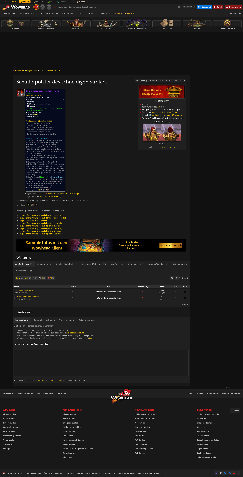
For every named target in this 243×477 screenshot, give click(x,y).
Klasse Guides (9, 414)
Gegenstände (31, 70)
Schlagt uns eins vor (167, 147)
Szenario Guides (70, 444)
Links (170, 80)
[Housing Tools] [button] (28, 13)
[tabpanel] (101, 290)
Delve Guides (9, 418)
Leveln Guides (9, 423)
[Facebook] (230, 473)
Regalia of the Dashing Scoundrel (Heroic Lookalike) (40, 228)
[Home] (17, 7)
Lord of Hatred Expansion (208, 414)
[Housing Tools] (25, 393)
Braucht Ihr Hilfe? (15, 473)
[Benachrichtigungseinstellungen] (231, 13)
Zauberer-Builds (204, 453)
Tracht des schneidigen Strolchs (37, 121)
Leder (50, 70)
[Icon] (21, 93)
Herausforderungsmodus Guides (78, 448)
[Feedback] (235, 13)
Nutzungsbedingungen (148, 473)
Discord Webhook (49, 13)
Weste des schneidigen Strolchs (38, 123)
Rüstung (42, 70)
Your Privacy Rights (74, 473)
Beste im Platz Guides (145, 418)
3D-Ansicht (180, 80)
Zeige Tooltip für (32, 196)
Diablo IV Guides (204, 410)
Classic (39, 2)
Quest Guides (69, 431)
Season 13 (201, 418)
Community (104, 13)
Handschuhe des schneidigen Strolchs (40, 127)
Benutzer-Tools (34, 473)
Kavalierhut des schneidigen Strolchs (40, 130)
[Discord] (216, 473)
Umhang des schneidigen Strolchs (39, 125)
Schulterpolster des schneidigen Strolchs (41, 134)
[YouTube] (234, 473)
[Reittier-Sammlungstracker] (101, 245)
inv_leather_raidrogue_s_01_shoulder (167, 115)
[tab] (24, 264)
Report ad (227, 387)
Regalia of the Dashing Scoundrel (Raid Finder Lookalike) (42, 218)
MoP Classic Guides (72, 410)
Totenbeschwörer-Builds (208, 440)
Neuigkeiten (10, 13)
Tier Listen (8, 444)
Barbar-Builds (203, 431)
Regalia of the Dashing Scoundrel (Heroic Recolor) (39, 226)
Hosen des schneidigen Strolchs (38, 132)
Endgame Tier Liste (206, 423)
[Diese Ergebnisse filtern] (177, 278)
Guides (91, 13)
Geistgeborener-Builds (207, 457)
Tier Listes (202, 427)
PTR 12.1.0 (42, 7)
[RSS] (238, 473)
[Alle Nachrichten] (6, 1)
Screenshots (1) (162, 121)
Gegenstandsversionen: (35, 193)
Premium (107, 473)
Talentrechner (9, 440)
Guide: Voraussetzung (145, 414)
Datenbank (67, 13)
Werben (58, 473)
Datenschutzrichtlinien (124, 473)
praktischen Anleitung (75, 333)
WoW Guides (9, 410)
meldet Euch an (41, 380)
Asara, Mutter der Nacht (23, 290)
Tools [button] (81, 13)
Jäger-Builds (202, 448)
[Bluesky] (225, 473)
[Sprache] (240, 13)
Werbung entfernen (124, 13)
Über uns (48, 473)
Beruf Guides (9, 431)
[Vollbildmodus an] (226, 13)
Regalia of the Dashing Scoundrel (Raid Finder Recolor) (41, 215)
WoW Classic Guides (144, 410)
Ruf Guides (68, 436)
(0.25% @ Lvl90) (57, 108)
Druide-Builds (203, 436)
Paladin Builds (203, 444)
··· (70, 2)
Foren (91, 338)
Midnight (7, 448)
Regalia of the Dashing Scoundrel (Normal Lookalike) (41, 223)
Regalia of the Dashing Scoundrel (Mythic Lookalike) (40, 234)
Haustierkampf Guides (73, 440)
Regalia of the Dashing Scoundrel (33, 220)
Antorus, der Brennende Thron (108, 291)
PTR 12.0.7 (49, 7)
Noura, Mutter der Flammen (27, 297)
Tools (189, 393)
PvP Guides (140, 440)
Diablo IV (83, 2)
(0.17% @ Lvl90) (42, 110)
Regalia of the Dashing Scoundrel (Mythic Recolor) (40, 231)
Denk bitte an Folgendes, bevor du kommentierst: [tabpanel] (54, 353)
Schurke (35, 115)
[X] (221, 473)
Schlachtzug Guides (12, 436)
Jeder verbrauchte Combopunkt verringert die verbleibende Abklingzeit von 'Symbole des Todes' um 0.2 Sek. (45, 157)
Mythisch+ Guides (11, 427)
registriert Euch (56, 380)
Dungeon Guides (70, 423)
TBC (52, 2)
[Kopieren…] (172, 278)
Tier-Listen (68, 457)
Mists (63, 2)
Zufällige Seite (93, 473)
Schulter (58, 70)
